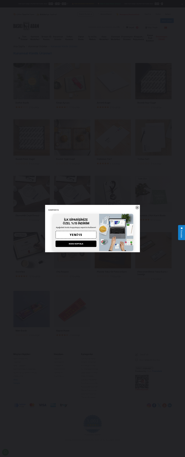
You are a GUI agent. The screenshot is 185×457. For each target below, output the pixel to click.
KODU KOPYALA (76, 244)
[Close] (137, 208)
